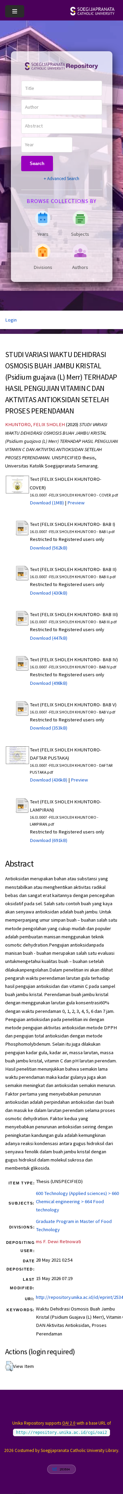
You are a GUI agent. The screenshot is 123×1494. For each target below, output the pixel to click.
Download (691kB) (48, 840)
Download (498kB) (48, 683)
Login (11, 320)
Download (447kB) (48, 638)
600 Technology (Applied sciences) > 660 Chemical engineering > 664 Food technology (77, 1201)
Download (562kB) (48, 548)
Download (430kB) (48, 593)
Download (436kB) (48, 780)
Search (37, 163)
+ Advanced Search (61, 178)
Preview (76, 503)
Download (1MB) (47, 503)
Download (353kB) (48, 728)
